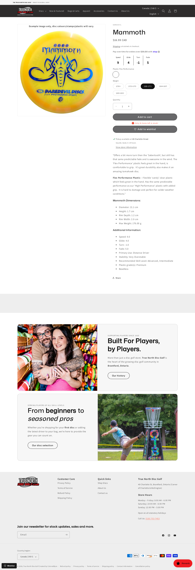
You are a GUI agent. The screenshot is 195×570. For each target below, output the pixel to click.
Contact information (125, 566)
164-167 (164, 87)
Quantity (116, 99)
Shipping (116, 46)
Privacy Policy (64, 483)
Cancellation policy (142, 566)
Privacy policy (78, 566)
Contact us (103, 493)
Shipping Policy (65, 498)
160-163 (121, 93)
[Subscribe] (66, 534)
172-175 (133, 87)
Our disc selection (42, 445)
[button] (42, 11)
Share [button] (118, 277)
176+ (120, 87)
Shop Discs (103, 483)
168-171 (148, 86)
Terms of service (93, 566)
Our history (118, 375)
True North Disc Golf (30, 566)
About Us (102, 488)
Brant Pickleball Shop (41, 2)
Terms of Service (65, 488)
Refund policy (65, 566)
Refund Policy (64, 493)
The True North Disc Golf (22, 2)
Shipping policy (108, 566)
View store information (126, 147)
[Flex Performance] (116, 74)
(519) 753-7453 (153, 518)
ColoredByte (52, 566)
